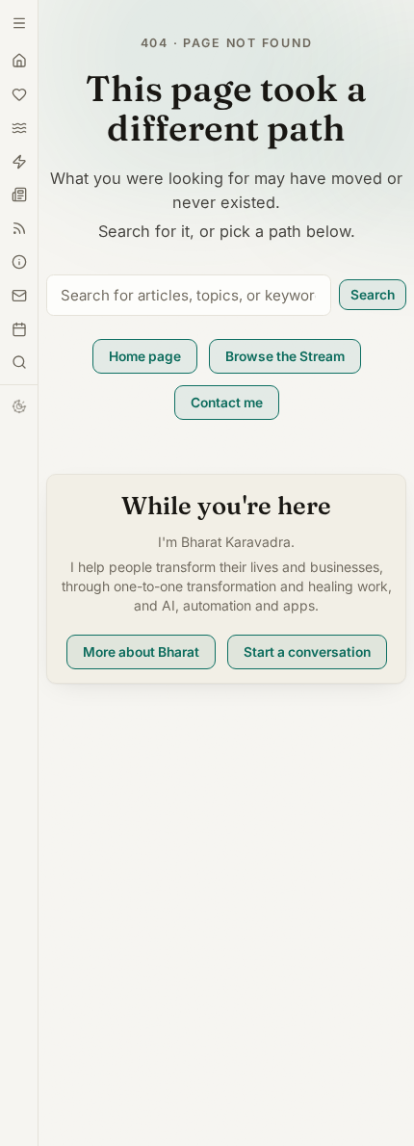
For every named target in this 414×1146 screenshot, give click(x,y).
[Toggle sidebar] (19, 362)
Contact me (227, 402)
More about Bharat (141, 652)
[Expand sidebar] (19, 23)
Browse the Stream (285, 356)
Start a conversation (307, 652)
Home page (145, 356)
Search (372, 294)
